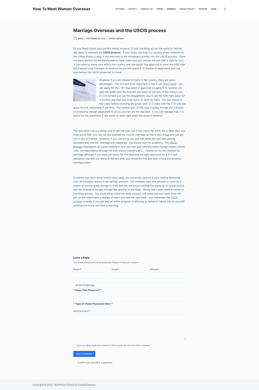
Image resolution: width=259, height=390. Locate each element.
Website (154, 269)
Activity (132, 9)
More (213, 9)
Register (203, 9)
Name (77, 269)
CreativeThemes (86, 384)
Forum (159, 9)
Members (171, 9)
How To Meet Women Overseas (61, 9)
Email (115, 269)
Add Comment (81, 311)
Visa (146, 107)
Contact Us (147, 9)
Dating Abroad (116, 38)
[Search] (225, 9)
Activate (120, 9)
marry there (169, 83)
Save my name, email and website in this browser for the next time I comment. (114, 345)
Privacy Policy (187, 9)
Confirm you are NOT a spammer (94, 362)
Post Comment (84, 353)
